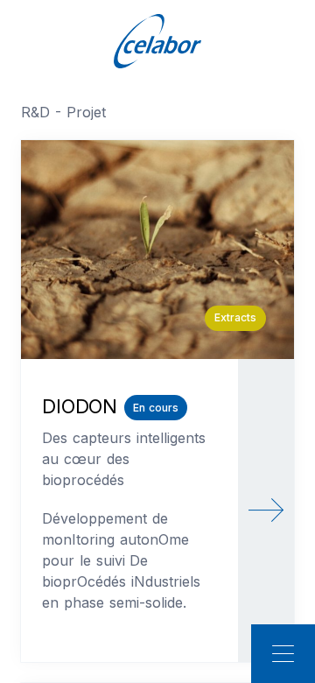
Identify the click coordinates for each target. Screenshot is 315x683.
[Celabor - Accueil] (157, 40)
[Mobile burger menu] (283, 653)
